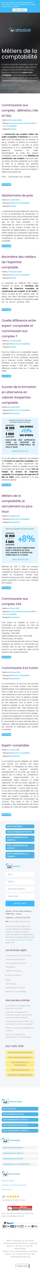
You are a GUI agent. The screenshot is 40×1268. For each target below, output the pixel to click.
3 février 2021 (14, 608)
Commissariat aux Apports (15, 959)
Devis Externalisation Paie (19, 832)
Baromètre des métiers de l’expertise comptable (19, 262)
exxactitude (15, 413)
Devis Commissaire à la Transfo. (17, 855)
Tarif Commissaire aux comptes (20, 1052)
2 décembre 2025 (15, 120)
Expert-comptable (15, 745)
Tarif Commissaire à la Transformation (20, 1063)
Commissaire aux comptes (13, 1153)
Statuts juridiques (14, 975)
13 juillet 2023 (14, 200)
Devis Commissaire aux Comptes (17, 838)
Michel (13, 129)
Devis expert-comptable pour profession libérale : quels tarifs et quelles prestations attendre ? (19, 1015)
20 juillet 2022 (14, 407)
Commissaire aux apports (13, 1159)
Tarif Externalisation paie (20, 1070)
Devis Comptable (14, 826)
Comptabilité (10, 967)
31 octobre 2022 (15, 341)
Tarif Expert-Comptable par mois (20, 1075)
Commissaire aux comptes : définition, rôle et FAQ (20, 110)
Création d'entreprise (14, 971)
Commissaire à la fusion (20, 668)
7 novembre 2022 (15, 272)
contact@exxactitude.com (20, 921)
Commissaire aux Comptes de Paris (19, 940)
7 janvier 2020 (14, 750)
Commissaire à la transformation (16, 1164)
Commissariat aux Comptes (20, 123)
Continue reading (17, 241)
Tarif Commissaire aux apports (20, 1057)
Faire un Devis (20, 10)
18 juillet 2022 (14, 516)
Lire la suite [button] (6, 185)
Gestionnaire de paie (17, 195)
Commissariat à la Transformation (18, 956)
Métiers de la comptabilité (20, 203)
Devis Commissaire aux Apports (17, 847)
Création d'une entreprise (13, 1148)
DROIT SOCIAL (11, 984)
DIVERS (8, 980)
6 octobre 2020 (14, 672)
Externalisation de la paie (15, 988)
